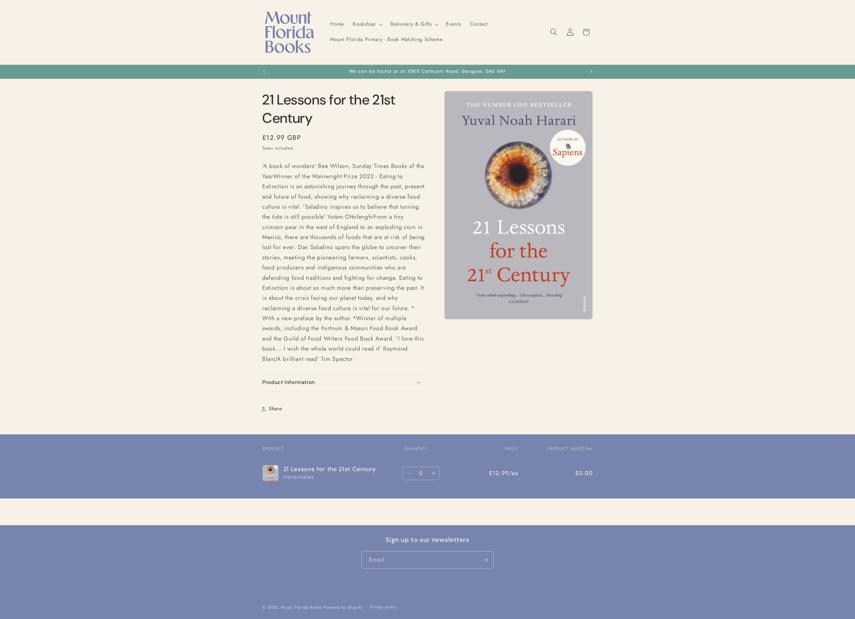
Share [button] (275, 408)
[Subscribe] (485, 560)
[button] (366, 24)
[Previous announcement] (264, 72)
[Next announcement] (591, 72)
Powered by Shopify (342, 607)
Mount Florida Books (301, 607)
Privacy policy (383, 607)
